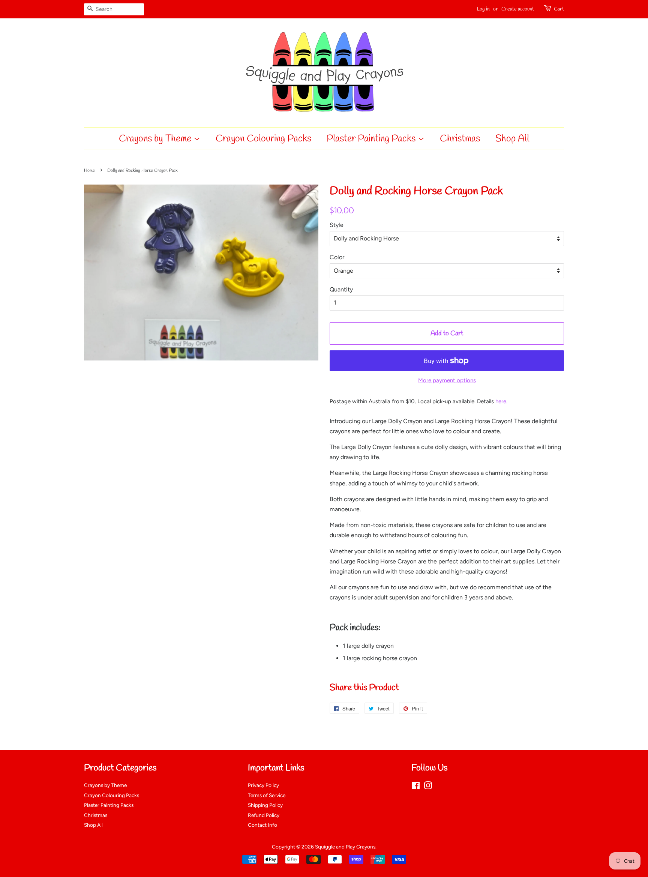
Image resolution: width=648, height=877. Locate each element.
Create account (517, 9)
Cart (559, 9)
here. (501, 401)
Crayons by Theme (156, 138)
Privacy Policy (263, 785)
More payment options (447, 380)
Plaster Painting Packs (372, 138)
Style (337, 224)
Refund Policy (263, 815)
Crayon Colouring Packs (263, 138)
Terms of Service (266, 795)
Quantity (341, 289)
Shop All (512, 138)
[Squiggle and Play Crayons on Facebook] (415, 787)
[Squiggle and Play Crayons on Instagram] (428, 787)
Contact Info (262, 825)
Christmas (460, 138)
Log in (483, 9)
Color (337, 257)
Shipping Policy (265, 805)
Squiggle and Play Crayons (345, 847)
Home (89, 171)
